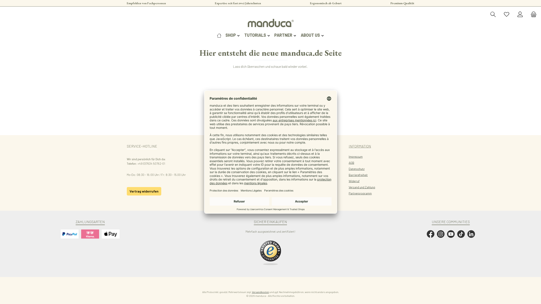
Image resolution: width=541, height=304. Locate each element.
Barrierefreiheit (358, 175)
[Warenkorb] (532, 14)
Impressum (356, 156)
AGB (351, 162)
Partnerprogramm (360, 193)
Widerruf (354, 181)
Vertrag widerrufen (144, 191)
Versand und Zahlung (362, 187)
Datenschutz (357, 169)
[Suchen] (493, 14)
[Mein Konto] (520, 14)
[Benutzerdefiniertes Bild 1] (270, 252)
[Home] (219, 35)
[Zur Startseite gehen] (270, 23)
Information (360, 146)
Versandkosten (260, 291)
